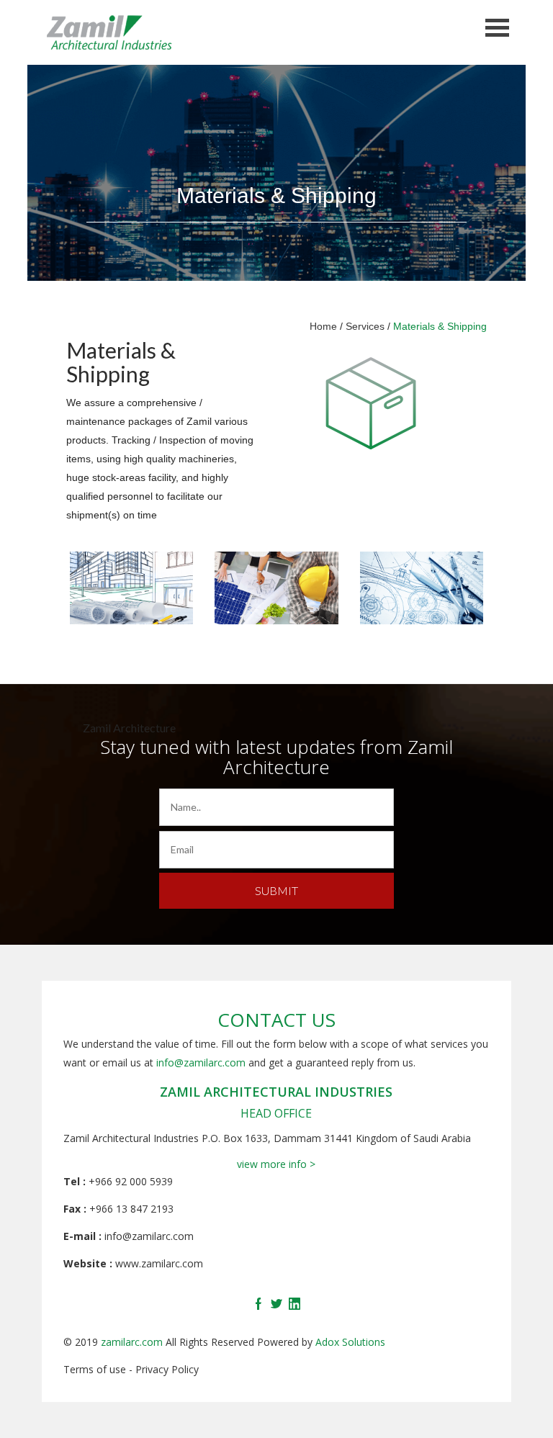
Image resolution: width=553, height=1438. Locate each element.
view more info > (276, 1164)
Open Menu (497, 28)
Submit (276, 890)
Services (365, 326)
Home (323, 326)
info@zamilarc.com (201, 1062)
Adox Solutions (350, 1342)
